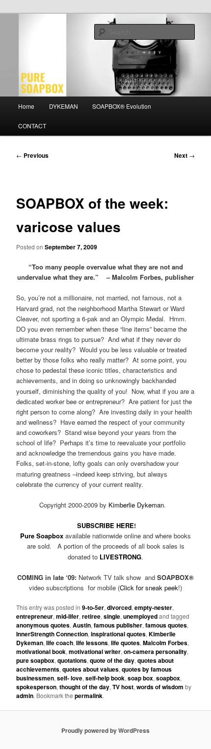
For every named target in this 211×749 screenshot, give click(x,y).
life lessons (92, 642)
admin (24, 695)
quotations (72, 660)
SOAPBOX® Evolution (121, 106)
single (112, 616)
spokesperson (36, 686)
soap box (140, 678)
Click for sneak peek (149, 587)
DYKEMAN (63, 106)
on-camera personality (155, 651)
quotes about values (90, 669)
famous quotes (166, 625)
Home (26, 106)
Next (184, 155)
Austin (82, 625)
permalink (89, 695)
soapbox (168, 678)
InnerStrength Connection (52, 633)
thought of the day (84, 686)
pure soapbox (35, 660)
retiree (91, 616)
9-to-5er (93, 607)
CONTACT (32, 125)
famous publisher (118, 625)
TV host (122, 686)
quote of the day (112, 660)
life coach (59, 642)
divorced (119, 607)
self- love (69, 678)
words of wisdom (160, 686)
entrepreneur (34, 616)
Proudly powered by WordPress (105, 730)
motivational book (41, 651)
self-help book (105, 678)
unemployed (140, 616)
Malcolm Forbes (165, 642)
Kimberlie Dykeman (136, 504)
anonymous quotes (43, 625)
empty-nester (153, 607)
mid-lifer (67, 616)
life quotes (125, 642)
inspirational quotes (118, 633)
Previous (32, 155)
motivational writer (95, 651)
